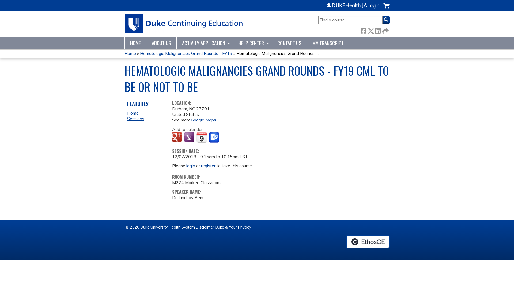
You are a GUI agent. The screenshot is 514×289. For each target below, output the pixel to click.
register (208, 165)
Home (135, 43)
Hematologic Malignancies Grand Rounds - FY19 (186, 53)
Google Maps (203, 120)
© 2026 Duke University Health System (160, 227)
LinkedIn (377, 30)
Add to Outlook (214, 137)
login (190, 165)
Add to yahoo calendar (189, 137)
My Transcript (328, 43)
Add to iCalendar (201, 137)
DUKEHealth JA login (355, 5)
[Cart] (386, 8)
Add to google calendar (177, 137)
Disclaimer (205, 227)
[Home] (184, 24)
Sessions (135, 118)
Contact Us (289, 43)
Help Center (251, 43)
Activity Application (203, 43)
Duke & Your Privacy (233, 227)
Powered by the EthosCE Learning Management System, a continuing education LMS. (368, 241)
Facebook (363, 30)
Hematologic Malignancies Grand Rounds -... (278, 53)
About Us (161, 43)
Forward (385, 30)
